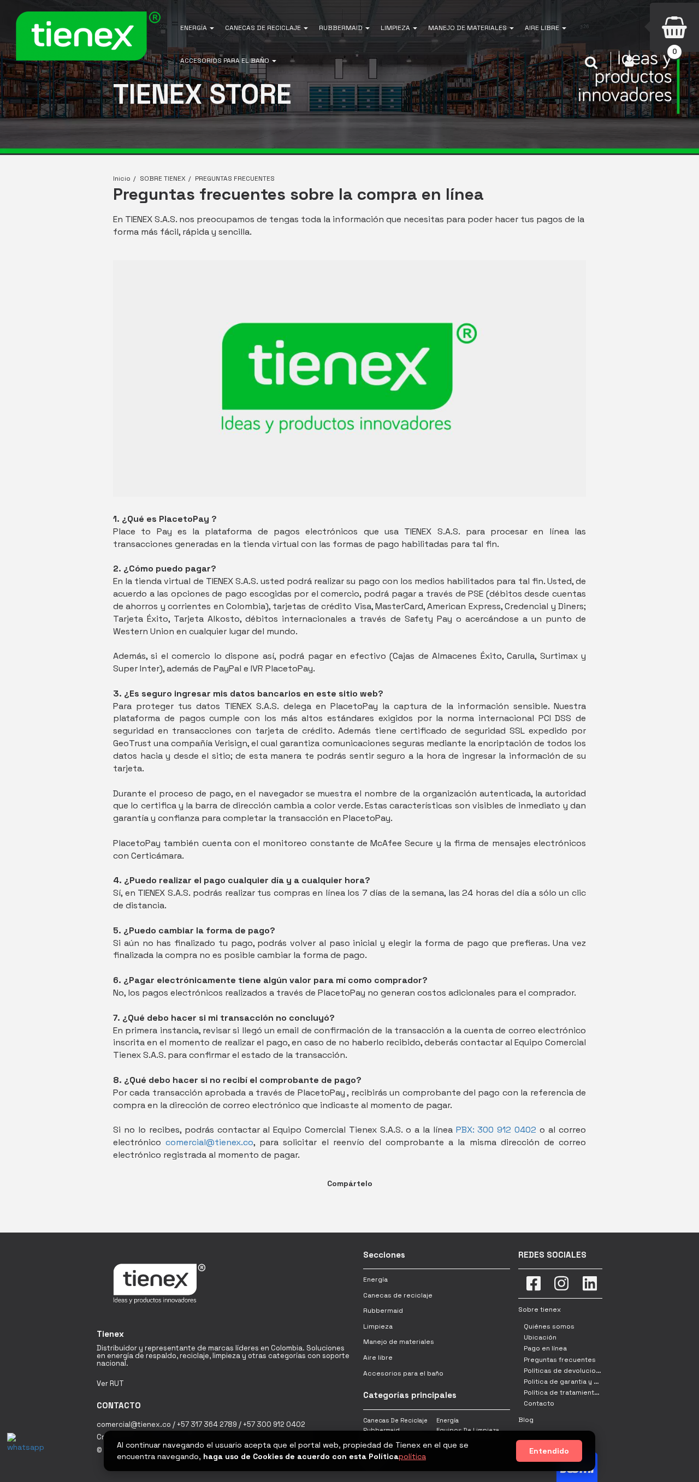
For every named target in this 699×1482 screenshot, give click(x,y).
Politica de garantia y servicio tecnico (585, 1381)
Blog (526, 1419)
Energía (375, 1279)
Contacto (539, 1403)
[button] (197, 27)
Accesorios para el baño (403, 1373)
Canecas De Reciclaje (395, 1420)
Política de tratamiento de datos (577, 1392)
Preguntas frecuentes (560, 1359)
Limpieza (378, 1326)
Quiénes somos (549, 1326)
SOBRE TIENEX (163, 178)
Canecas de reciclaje (398, 1295)
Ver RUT (110, 1383)
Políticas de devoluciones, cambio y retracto (597, 1370)
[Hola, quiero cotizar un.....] (23, 1449)
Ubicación (540, 1337)
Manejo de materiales (398, 1341)
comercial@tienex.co (209, 1142)
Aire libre (378, 1357)
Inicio (122, 178)
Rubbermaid (383, 1310)
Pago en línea (545, 1348)
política (412, 1456)
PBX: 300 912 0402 (496, 1129)
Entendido (549, 1451)
